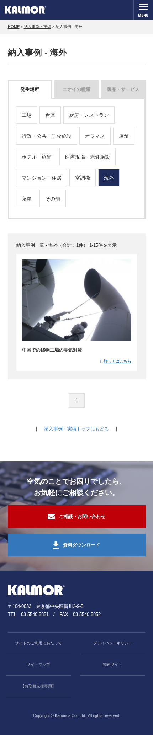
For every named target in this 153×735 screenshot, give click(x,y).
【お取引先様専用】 (38, 686)
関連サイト (112, 664)
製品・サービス (123, 89)
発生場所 (30, 89)
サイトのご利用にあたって (38, 643)
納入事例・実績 (37, 26)
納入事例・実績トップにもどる (76, 428)
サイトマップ (38, 664)
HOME (14, 26)
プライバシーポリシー (112, 643)
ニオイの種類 (76, 89)
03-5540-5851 (35, 614)
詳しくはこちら (117, 361)
